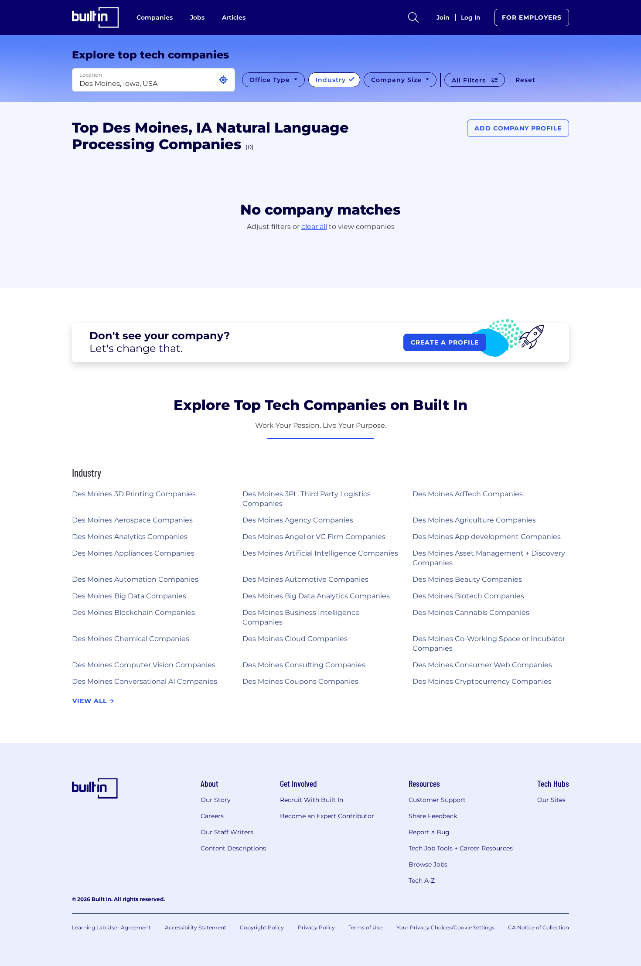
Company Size (397, 80)
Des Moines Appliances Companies (133, 553)
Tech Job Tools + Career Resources (461, 848)
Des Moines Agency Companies (297, 520)
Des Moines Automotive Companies (305, 579)
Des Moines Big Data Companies (129, 596)
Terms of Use (365, 927)
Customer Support (437, 800)
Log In (471, 17)
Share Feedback (433, 816)
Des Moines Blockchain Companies (133, 612)
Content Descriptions (233, 848)
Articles (233, 17)
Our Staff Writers (227, 832)
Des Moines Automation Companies (135, 579)
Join (443, 17)
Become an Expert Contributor (327, 816)
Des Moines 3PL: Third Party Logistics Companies (306, 499)
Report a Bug (429, 832)
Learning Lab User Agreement (111, 927)
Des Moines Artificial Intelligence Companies (320, 553)
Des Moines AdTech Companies (468, 494)
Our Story (216, 800)
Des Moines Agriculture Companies (474, 520)
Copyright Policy (262, 927)
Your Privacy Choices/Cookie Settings (445, 927)
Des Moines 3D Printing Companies (134, 494)
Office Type (270, 80)
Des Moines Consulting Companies (303, 665)
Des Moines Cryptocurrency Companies (482, 681)
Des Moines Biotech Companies (468, 596)
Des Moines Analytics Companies (130, 536)
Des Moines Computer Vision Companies (143, 665)
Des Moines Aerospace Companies (132, 520)
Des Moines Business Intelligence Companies (301, 617)
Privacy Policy (316, 927)
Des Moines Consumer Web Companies (482, 665)
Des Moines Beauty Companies (467, 579)
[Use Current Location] (223, 80)
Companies (154, 17)
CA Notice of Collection (538, 927)
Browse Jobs (428, 864)
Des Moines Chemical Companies (130, 639)
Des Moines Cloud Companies (295, 639)
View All (90, 701)
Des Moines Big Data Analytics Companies (316, 596)
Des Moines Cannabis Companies (471, 612)
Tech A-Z (422, 880)
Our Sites (551, 800)
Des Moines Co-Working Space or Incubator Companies (489, 643)
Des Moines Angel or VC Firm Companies (313, 536)
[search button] (413, 17)
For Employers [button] (532, 17)
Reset (525, 80)
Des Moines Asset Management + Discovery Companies (489, 558)
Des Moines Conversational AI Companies (144, 681)
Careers (212, 816)
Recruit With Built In (311, 800)
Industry (332, 80)
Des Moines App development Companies (487, 536)
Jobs (197, 17)
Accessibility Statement (195, 927)
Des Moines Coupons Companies (300, 681)
